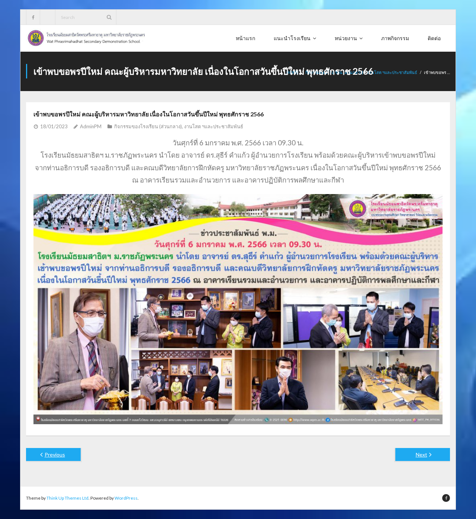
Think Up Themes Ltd (67, 498)
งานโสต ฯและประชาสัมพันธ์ (392, 72)
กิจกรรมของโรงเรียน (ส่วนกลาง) (148, 126)
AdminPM (91, 126)
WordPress (126, 498)
